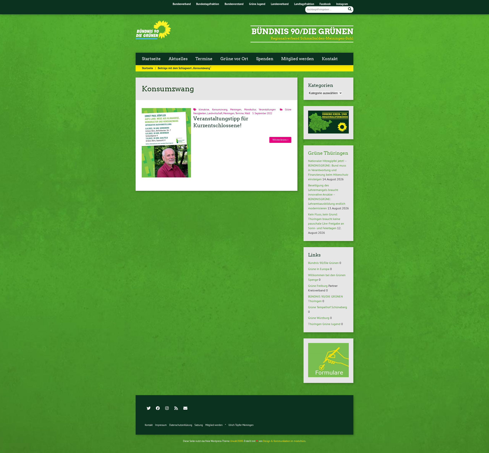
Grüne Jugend (257, 4)
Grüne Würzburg (318, 318)
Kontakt (330, 58)
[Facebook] (158, 408)
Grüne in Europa (318, 269)
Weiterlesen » (280, 139)
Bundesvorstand (234, 4)
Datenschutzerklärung (180, 424)
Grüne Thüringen (328, 153)
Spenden (264, 58)
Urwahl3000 (236, 440)
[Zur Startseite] (153, 38)
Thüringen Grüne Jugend (324, 324)
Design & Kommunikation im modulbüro (284, 440)
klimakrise (204, 109)
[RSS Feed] (176, 408)
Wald (247, 113)
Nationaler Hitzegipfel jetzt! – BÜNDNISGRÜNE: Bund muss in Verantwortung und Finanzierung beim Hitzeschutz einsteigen (328, 170)
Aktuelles (178, 58)
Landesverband (280, 4)
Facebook (325, 4)
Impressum (161, 424)
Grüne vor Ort (234, 58)
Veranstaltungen (267, 109)
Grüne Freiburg (318, 286)
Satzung (198, 424)
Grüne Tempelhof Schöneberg (327, 307)
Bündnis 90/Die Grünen (302, 31)
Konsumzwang (219, 109)
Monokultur (250, 109)
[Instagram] (167, 408)
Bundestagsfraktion (207, 4)
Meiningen (235, 109)
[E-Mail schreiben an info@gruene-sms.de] (185, 408)
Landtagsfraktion (304, 4)
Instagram (342, 4)
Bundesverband (182, 4)
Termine (203, 58)
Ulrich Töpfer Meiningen (240, 424)
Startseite (151, 58)
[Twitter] (148, 408)
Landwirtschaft (214, 113)
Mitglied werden (297, 58)
